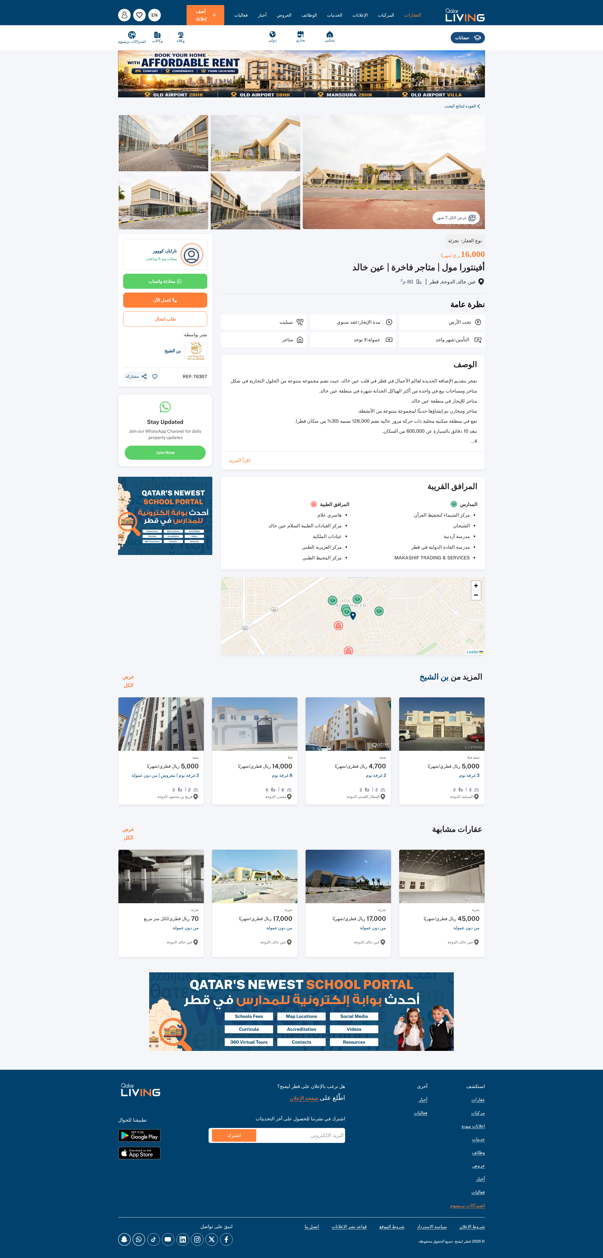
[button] (465, 15)
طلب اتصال (165, 318)
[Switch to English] (154, 15)
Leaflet (473, 651)
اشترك (234, 1135)
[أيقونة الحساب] (124, 15)
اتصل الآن (162, 300)
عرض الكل (128, 681)
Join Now (165, 452)
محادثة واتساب (162, 281)
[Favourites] (139, 15)
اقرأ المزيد (239, 460)
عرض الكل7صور (452, 217)
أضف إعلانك (201, 15)
